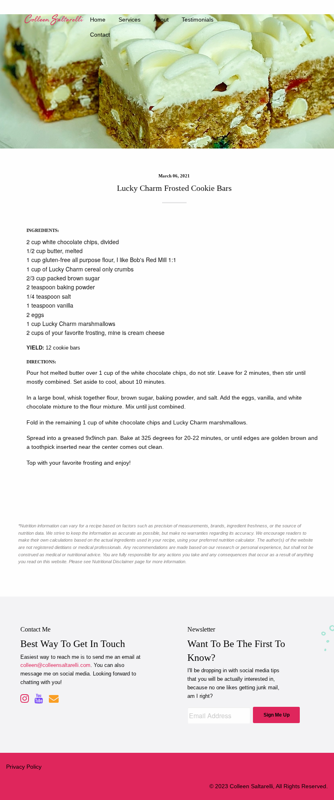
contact (100, 34)
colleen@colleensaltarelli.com (55, 665)
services (130, 19)
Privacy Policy (24, 766)
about (161, 19)
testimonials (197, 19)
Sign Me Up (277, 715)
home (97, 19)
